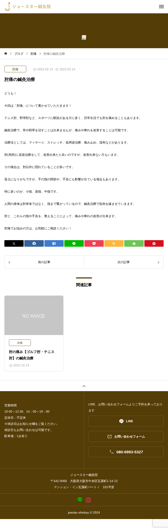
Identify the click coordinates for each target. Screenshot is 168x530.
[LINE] (79, 500)
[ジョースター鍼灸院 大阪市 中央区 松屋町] (86, 6)
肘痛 (15, 69)
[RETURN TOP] (84, 385)
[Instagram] (88, 500)
